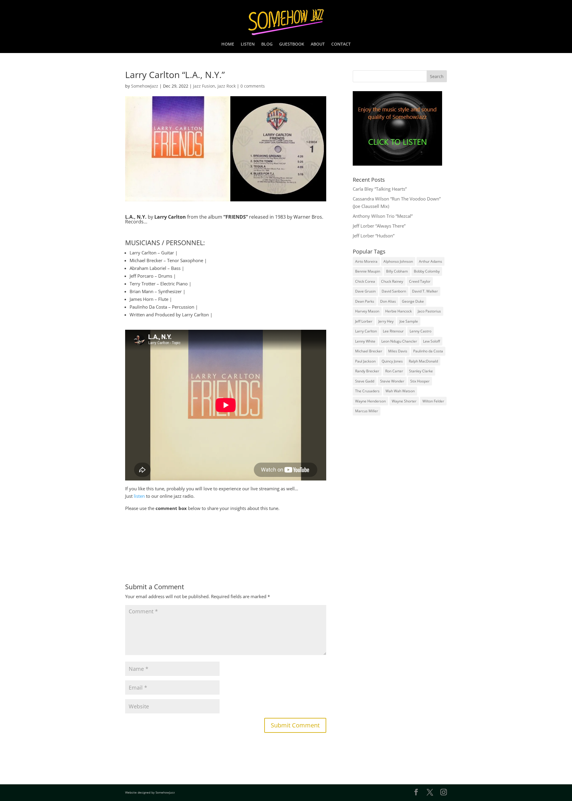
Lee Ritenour (393, 331)
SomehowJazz (144, 86)
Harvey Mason (367, 311)
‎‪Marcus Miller (366, 410)
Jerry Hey (386, 321)
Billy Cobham (397, 271)
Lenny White (365, 341)
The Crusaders (367, 390)
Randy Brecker (367, 371)
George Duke (413, 301)
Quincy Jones (392, 361)
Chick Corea (365, 281)
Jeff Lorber (363, 321)
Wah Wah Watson (400, 390)
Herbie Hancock (398, 311)
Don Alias (388, 301)
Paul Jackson (365, 361)
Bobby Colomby (427, 271)
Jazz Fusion (204, 86)
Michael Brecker (368, 351)
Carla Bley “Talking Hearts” (380, 189)
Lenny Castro (420, 331)
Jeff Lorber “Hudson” (373, 236)
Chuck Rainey (392, 281)
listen (139, 496)
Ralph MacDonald (423, 361)
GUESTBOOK (291, 44)
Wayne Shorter (404, 401)
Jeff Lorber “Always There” (379, 226)
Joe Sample (409, 321)
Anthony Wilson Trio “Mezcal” (383, 216)
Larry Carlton (366, 331)
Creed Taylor (419, 281)
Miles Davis (397, 351)
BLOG (267, 44)
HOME (227, 44)
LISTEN (248, 44)
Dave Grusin (365, 291)
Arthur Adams (430, 261)
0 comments (252, 86)
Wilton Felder (433, 401)
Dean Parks (364, 301)
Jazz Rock (226, 86)
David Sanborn (394, 291)
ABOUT (318, 44)
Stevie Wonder (392, 381)
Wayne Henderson (370, 401)
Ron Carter (394, 371)
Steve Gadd (364, 381)
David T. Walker (425, 291)
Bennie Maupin (367, 271)
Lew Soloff (431, 341)
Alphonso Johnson (398, 261)
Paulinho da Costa (428, 351)
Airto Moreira (366, 261)
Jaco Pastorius (429, 311)
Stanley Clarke (421, 371)
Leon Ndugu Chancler (399, 341)
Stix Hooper (420, 381)
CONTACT (341, 44)
